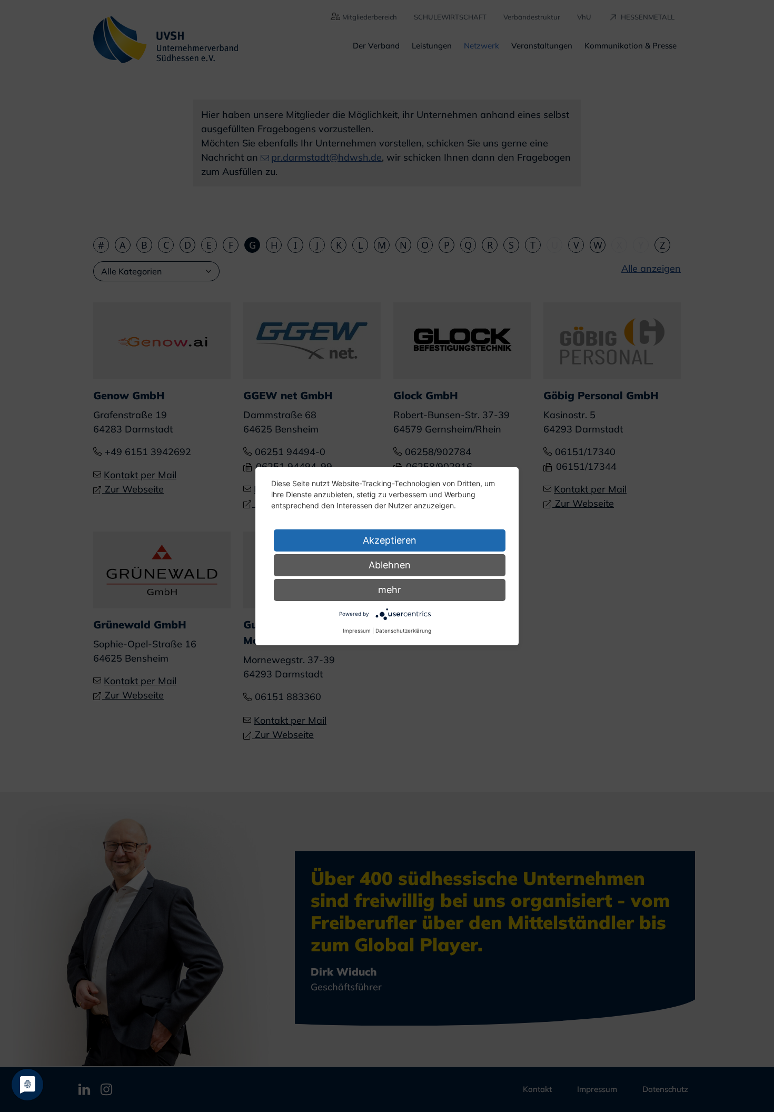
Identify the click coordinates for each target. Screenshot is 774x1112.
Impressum (357, 630)
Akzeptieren (389, 540)
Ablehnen (390, 564)
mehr (389, 589)
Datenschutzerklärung (403, 630)
